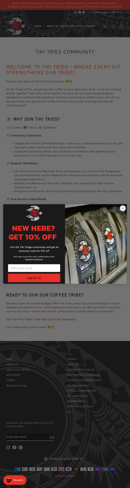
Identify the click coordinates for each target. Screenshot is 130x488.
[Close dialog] (123, 208)
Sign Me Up (34, 278)
